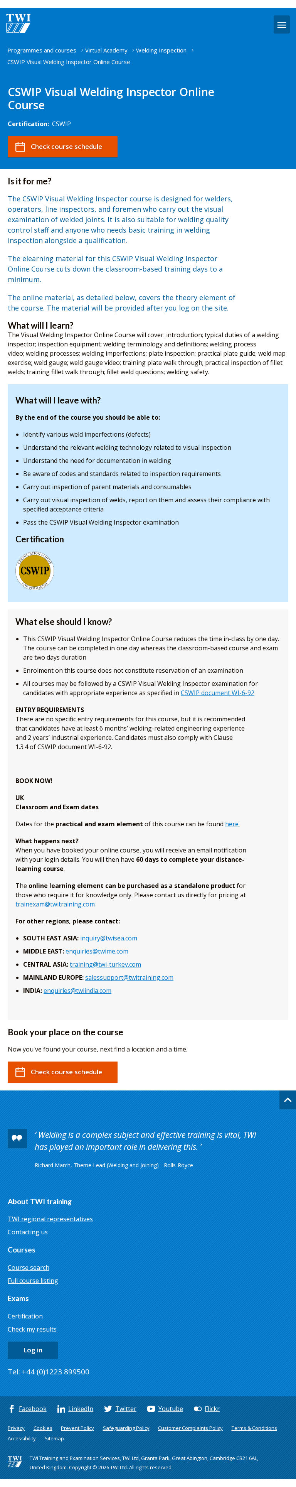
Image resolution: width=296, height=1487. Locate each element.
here (232, 824)
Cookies (43, 1428)
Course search (28, 1267)
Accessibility (22, 1438)
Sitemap (54, 1438)
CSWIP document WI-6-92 (217, 693)
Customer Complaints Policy (190, 1428)
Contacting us (28, 1232)
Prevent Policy (77, 1428)
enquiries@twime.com (97, 951)
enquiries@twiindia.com (77, 990)
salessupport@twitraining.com (129, 977)
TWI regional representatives (50, 1219)
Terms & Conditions (254, 1428)
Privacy (16, 1428)
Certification (25, 1316)
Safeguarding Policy (126, 1428)
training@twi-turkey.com (105, 964)
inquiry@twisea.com (108, 938)
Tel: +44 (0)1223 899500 (48, 1372)
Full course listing (33, 1280)
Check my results (32, 1329)
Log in (32, 1349)
